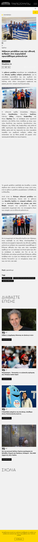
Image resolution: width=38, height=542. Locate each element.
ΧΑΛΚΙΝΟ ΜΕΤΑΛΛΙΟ (8, 280)
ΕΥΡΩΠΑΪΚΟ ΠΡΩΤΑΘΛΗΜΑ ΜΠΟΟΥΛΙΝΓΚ (24, 278)
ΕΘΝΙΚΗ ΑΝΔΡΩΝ (7, 278)
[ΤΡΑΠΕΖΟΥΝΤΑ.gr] (16, 3)
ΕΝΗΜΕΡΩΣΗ (6, 61)
